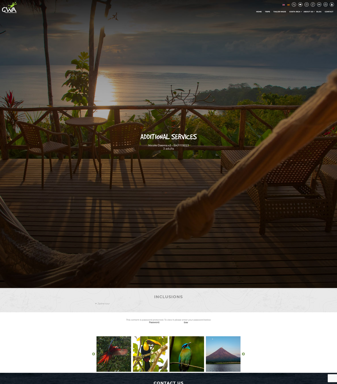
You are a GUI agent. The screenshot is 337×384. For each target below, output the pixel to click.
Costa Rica (294, 12)
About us (308, 12)
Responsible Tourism (314, 17)
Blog (318, 12)
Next (243, 354)
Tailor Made (279, 12)
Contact (329, 12)
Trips (267, 12)
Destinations (300, 17)
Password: (154, 322)
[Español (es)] (288, 5)
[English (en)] (283, 5)
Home (259, 12)
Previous (93, 354)
